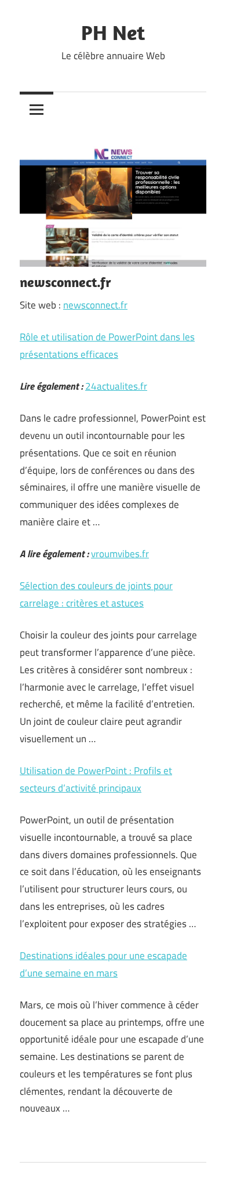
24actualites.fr (116, 386)
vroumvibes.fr (120, 553)
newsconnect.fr (95, 305)
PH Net (113, 32)
